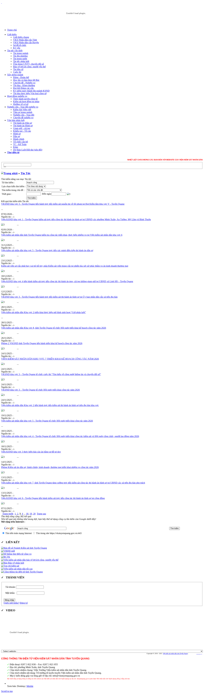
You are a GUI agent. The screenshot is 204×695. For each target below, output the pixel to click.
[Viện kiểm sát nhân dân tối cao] (17, 569)
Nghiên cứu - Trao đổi (23, 115)
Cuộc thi (17, 72)
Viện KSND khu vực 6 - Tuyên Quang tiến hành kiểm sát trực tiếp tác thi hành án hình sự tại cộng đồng (53, 498)
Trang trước (7, 513)
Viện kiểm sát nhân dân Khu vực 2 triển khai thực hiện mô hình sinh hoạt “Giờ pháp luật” (43, 312)
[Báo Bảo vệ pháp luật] (12, 563)
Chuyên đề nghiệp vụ (23, 117)
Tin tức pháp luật (21, 61)
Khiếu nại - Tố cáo (22, 131)
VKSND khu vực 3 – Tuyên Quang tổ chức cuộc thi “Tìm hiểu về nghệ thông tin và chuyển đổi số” (51, 374)
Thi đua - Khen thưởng (24, 85)
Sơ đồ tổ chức (19, 45)
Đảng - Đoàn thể (21, 77)
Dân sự (16, 136)
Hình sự (17, 133)
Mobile (30, 686)
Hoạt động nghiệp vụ (17, 96)
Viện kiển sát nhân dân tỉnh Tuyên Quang (175, 653)
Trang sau (41, 513)
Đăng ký (24, 603)
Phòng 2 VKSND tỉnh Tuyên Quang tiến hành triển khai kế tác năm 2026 (41, 343)
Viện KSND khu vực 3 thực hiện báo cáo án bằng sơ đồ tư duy (31, 451)
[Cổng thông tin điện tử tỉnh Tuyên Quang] (22, 572)
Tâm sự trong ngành (22, 112)
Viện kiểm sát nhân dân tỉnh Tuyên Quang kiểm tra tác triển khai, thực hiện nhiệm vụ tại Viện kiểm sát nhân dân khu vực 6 (61, 235)
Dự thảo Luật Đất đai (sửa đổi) (27, 149)
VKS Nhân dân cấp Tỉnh (25, 40)
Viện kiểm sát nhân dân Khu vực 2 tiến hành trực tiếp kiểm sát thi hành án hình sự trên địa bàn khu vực (50, 405)
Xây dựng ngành (15, 74)
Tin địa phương (20, 56)
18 (27, 513)
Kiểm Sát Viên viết (22, 109)
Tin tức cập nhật (14, 50)
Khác (15, 147)
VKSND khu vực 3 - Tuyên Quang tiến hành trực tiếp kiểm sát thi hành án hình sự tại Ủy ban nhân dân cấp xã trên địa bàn (59, 297)
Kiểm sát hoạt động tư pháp (26, 101)
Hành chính (18, 139)
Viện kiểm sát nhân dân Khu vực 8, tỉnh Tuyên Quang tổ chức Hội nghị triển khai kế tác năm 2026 (53, 328)
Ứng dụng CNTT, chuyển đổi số (28, 64)
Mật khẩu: (10, 593)
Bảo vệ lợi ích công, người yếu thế (29, 66)
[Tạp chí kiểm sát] (10, 566)
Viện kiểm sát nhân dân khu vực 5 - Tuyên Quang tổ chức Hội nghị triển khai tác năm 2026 (47, 421)
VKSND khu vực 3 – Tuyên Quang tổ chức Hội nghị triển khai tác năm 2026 (40, 390)
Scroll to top (7, 691)
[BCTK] (5, 557)
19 (31, 513)
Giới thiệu (12, 34)
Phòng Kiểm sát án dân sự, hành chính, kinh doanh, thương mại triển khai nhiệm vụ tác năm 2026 (50, 467)
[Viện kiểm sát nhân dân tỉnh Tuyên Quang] (76, 13)
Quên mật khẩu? (11, 603)
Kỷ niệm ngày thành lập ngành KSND (31, 90)
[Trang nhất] (9, 173)
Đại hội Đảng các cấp (23, 88)
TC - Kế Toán (19, 144)
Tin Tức (25, 173)
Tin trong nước (20, 58)
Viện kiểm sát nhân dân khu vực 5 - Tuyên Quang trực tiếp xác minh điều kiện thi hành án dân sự (47, 250)
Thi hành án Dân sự (22, 123)
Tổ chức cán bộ (20, 141)
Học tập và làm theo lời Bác (26, 80)
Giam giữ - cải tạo (21, 128)
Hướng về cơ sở (20, 104)
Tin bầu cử (18, 69)
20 (34, 513)
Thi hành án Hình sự (23, 125)
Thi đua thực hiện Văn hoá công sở (29, 93)
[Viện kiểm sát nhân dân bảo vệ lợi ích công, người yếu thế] (29, 560)
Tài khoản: (10, 587)
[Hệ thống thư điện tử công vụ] (16, 554)
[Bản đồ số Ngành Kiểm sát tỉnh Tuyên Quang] (24, 548)
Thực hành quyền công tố (25, 99)
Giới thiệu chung (21, 37)
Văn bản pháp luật (15, 120)
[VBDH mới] (8, 551)
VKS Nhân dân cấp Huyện (26, 42)
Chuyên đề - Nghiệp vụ (24, 82)
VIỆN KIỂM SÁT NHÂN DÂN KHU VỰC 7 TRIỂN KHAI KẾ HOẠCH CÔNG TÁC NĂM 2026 (50, 359)
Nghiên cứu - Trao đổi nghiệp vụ (22, 107)
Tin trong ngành (20, 53)
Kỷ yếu (16, 48)
